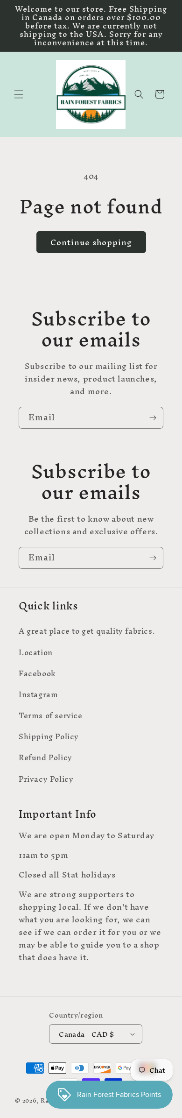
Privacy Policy (46, 779)
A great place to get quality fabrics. (87, 631)
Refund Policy (45, 757)
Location (36, 652)
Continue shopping (91, 242)
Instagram (38, 694)
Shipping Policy (49, 736)
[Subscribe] (152, 418)
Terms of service (51, 715)
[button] (18, 94)
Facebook (37, 673)
